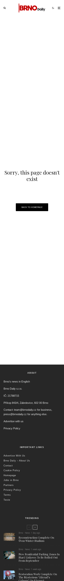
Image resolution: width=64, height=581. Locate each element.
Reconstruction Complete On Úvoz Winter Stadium (36, 539)
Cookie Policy (12, 470)
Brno (21, 533)
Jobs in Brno (11, 480)
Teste (7, 500)
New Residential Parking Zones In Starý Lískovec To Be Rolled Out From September (39, 557)
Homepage (10, 475)
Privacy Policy (12, 428)
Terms (7, 495)
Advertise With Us (14, 455)
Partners (9, 485)
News (27, 533)
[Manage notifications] (8, 573)
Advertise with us (13, 421)
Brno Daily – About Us (17, 460)
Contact (8, 465)
